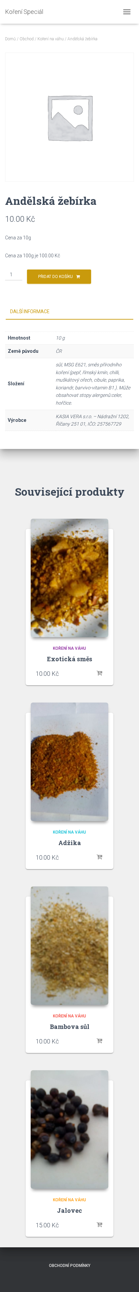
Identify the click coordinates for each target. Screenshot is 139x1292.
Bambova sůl (69, 1026)
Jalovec (69, 1210)
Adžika (69, 843)
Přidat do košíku (55, 276)
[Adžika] (69, 762)
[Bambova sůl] (69, 945)
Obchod (27, 39)
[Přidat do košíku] (99, 673)
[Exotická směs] (69, 578)
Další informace (30, 311)
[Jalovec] (69, 1129)
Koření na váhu (50, 39)
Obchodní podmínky (69, 1265)
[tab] (69, 312)
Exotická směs (69, 659)
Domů (10, 39)
